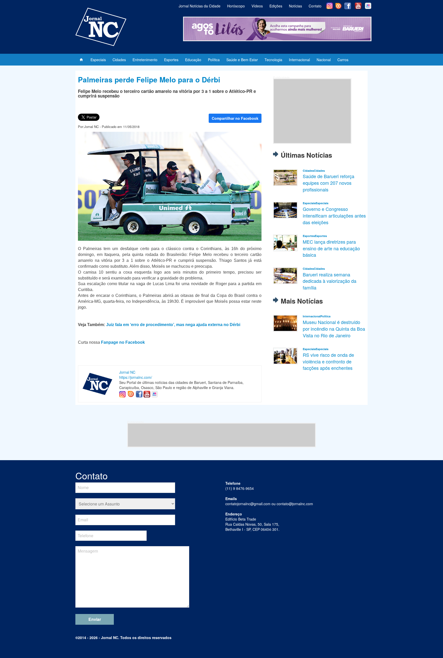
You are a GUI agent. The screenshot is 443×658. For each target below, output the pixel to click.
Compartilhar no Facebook (235, 118)
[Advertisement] (312, 111)
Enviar (94, 619)
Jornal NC (127, 372)
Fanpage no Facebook (123, 342)
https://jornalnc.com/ (135, 377)
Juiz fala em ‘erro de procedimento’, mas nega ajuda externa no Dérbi (173, 324)
